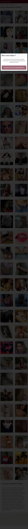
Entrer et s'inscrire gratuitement (14, 67)
